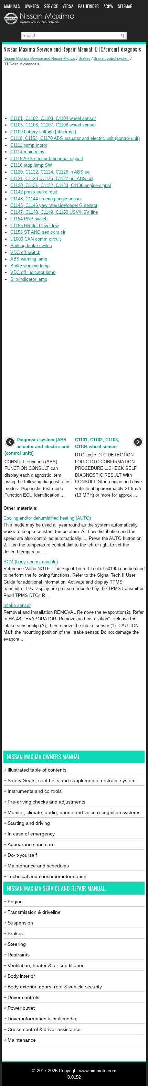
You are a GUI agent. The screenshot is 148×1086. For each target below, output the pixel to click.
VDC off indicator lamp (32, 272)
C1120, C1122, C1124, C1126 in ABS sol (50, 172)
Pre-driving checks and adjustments (46, 802)
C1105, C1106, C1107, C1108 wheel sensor (53, 125)
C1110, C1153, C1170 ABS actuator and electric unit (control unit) (75, 138)
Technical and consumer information (47, 876)
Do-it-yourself (22, 855)
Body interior (21, 976)
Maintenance (22, 1040)
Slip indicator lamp (28, 279)
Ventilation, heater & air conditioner (46, 965)
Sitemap (125, 6)
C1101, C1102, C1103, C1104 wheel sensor (53, 118)
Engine (15, 901)
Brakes (84, 58)
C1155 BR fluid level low (34, 225)
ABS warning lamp (28, 259)
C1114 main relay (27, 151)
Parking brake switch (31, 245)
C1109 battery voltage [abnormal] (43, 131)
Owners (32, 6)
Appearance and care (31, 844)
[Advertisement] (74, 91)
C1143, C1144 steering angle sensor (46, 198)
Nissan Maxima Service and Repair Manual (39, 58)
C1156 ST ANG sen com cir (37, 232)
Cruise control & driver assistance (44, 1029)
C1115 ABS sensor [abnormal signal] (46, 158)
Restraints (19, 954)
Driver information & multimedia (42, 1018)
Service (51, 6)
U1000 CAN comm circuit (35, 239)
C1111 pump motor (28, 145)
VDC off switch (25, 252)
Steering (17, 944)
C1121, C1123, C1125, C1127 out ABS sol (51, 178)
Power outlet (21, 1008)
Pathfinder (88, 6)
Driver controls (23, 997)
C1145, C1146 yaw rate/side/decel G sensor (53, 205)
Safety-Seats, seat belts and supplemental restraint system (72, 780)
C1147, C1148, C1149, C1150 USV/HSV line (54, 212)
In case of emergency (31, 833)
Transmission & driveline (34, 912)
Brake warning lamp (30, 265)
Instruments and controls (35, 791)
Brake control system (111, 58)
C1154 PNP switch (28, 218)
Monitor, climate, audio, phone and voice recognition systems (74, 812)
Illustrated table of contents (37, 770)
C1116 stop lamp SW (31, 165)
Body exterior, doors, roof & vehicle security (55, 986)
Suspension (20, 923)
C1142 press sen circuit (33, 192)
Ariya (108, 6)
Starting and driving (29, 823)
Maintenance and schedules (38, 865)
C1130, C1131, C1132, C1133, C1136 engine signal (60, 185)
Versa (68, 6)
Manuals (12, 6)
